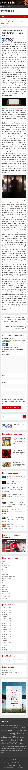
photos (7, 746)
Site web (4, 390)
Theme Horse (16, 765)
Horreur (4, 589)
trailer (17, 750)
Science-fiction (6, 594)
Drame (4, 581)
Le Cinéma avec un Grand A (10, 672)
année (19, 728)
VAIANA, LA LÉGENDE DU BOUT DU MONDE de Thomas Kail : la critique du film (19, 464)
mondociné (11, 743)
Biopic (4, 570)
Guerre (4, 585)
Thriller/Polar (6, 596)
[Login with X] (7, 344)
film (14, 736)
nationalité (20, 743)
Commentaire (6, 354)
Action (4, 561)
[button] (9, 711)
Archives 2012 (6, 638)
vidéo (21, 750)
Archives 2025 (6, 610)
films (17, 737)
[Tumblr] (11, 40)
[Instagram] (10, 426)
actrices (18, 725)
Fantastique (5, 583)
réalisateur (5, 748)
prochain (12, 746)
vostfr (2, 752)
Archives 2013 (6, 636)
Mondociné (7, 10)
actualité (3, 728)
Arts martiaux (6, 565)
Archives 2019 (6, 623)
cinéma (20, 733)
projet (24, 746)
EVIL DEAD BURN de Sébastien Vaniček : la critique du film (19, 450)
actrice (14, 725)
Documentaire (6, 578)
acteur (6, 725)
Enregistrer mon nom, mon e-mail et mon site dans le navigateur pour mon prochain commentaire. (13, 401)
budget (7, 733)
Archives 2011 (6, 640)
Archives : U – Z (7, 649)
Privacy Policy (7, 341)
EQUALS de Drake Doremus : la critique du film (15, 327)
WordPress (20, 767)
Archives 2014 (6, 634)
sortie (7, 750)
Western (4, 598)
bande (3, 730)
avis (23, 727)
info (6, 740)
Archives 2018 (6, 625)
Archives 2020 (6, 621)
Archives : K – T (6, 647)
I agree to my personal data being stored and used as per (13, 341)
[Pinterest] (9, 40)
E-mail (4, 382)
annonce (14, 728)
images (3, 740)
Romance (5, 591)
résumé (12, 748)
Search (24, 416)
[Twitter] (6, 40)
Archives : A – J (6, 645)
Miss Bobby (5, 675)
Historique (5, 587)
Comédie (5, 574)
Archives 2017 (6, 627)
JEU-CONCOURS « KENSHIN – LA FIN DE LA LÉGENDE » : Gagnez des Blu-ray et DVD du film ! (14, 319)
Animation (5, 563)
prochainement (19, 746)
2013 (2, 725)
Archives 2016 (6, 629)
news (2, 746)
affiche (8, 728)
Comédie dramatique (8, 576)
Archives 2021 (6, 619)
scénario (18, 748)
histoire (22, 737)
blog (21, 730)
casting (12, 734)
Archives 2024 (6, 612)
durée (9, 737)
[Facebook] (3, 40)
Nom (3, 375)
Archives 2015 (6, 632)
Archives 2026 (6, 608)
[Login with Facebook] (3, 344)
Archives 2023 (6, 614)
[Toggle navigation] (3, 16)
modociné (12, 740)
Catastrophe (6, 572)
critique (4, 737)
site (22, 748)
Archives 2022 (6, 616)
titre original (12, 750)
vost (24, 750)
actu (22, 725)
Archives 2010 (6, 643)
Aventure (5, 567)
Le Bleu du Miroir (7, 670)
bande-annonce (13, 730)
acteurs (11, 725)
